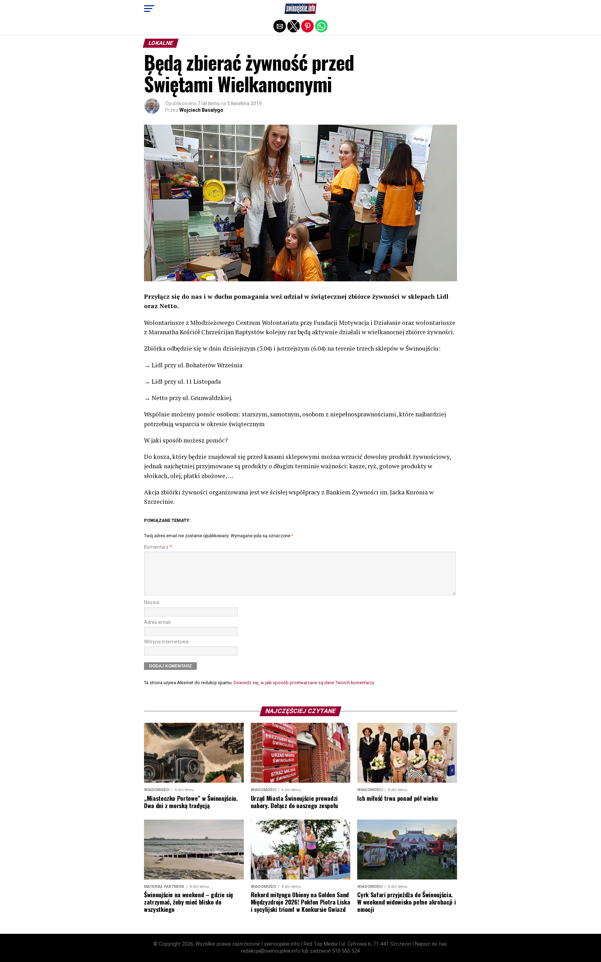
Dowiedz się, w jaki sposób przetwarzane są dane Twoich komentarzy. (304, 682)
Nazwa (151, 602)
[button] (149, 8)
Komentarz (158, 547)
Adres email (157, 622)
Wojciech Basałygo (201, 110)
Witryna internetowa (166, 641)
